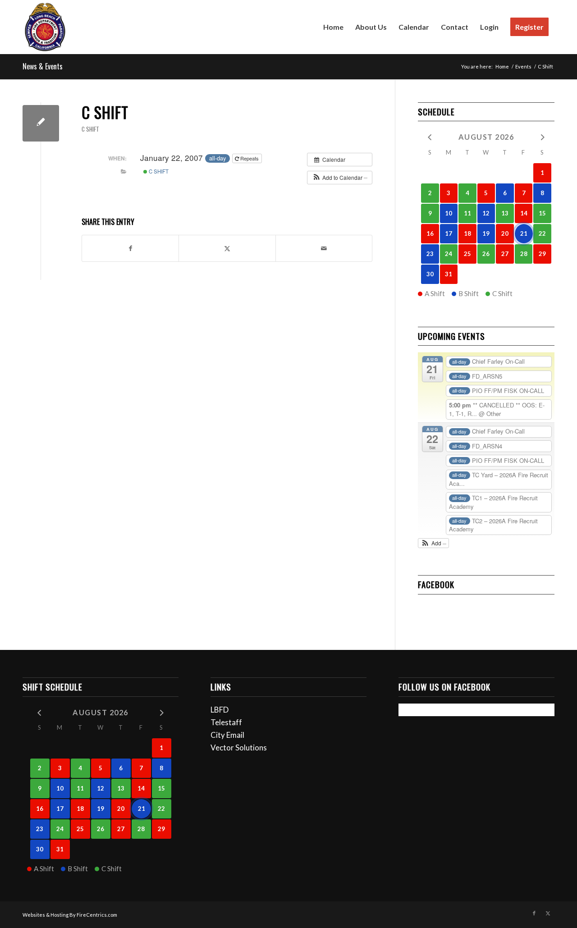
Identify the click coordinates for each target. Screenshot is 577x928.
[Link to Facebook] (534, 913)
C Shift (90, 128)
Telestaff (226, 722)
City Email (227, 735)
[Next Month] (542, 136)
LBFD (220, 709)
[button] (339, 177)
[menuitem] (333, 27)
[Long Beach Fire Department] (45, 27)
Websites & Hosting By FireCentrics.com (70, 915)
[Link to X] (547, 913)
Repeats (249, 158)
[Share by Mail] (324, 248)
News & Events (43, 66)
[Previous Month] (430, 136)
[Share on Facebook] (130, 248)
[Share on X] (227, 248)
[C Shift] (41, 123)
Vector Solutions (239, 747)
